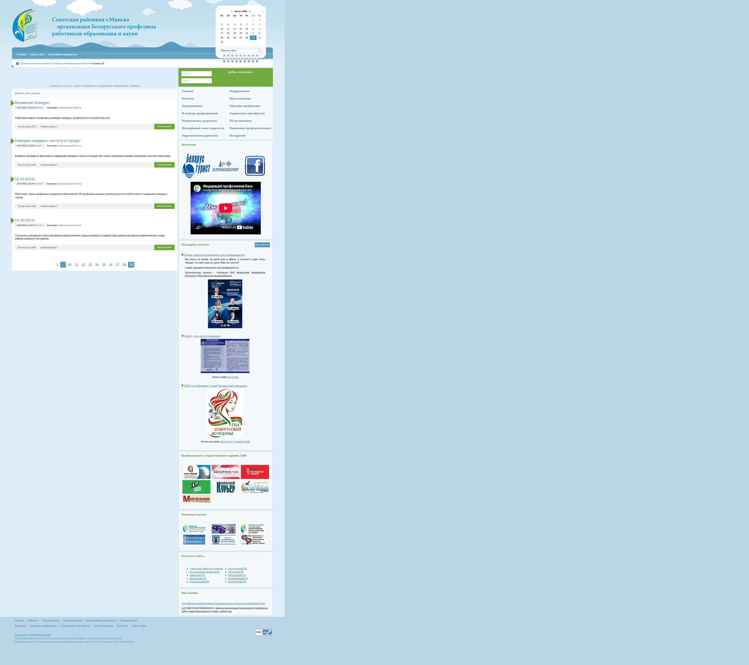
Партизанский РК (199, 581)
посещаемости (104, 86)
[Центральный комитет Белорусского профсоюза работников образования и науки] (255, 529)
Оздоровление (50, 620)
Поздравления (128, 620)
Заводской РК (197, 575)
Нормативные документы (101, 620)
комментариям (121, 86)
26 (110, 265)
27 (117, 265)
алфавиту (135, 86)
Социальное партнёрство (75, 625)
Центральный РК (237, 568)
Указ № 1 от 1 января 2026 (235, 441)
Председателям (72, 620)
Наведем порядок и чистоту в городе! (47, 141)
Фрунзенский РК (237, 581)
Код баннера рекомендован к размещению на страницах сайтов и (223, 603)
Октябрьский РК (237, 575)
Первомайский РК (238, 578)
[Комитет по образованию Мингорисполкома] (226, 539)
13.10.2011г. (25, 220)
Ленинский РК (235, 572)
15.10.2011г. (25, 179)
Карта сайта (139, 625)
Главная (19, 620)
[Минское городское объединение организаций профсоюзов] (196, 539)
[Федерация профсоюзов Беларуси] (226, 529)
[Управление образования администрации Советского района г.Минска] (255, 539)
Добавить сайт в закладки (27, 93)
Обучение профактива (43, 625)
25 (104, 265)
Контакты (122, 625)
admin (39, 107)
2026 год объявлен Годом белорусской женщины (215, 385)
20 (69, 265)
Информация (64, 107)
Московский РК (198, 578)
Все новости (262, 245)
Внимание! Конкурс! (32, 103)
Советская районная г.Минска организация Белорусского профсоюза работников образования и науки (84, 25)
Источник (233, 377)
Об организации (103, 625)
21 (76, 265)
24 (97, 265)
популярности (88, 86)
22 (83, 265)
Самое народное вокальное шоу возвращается (214, 254)
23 (90, 265)
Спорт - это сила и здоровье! (202, 336)
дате (77, 86)
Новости (77, 107)
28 (124, 265)
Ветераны (20, 625)
